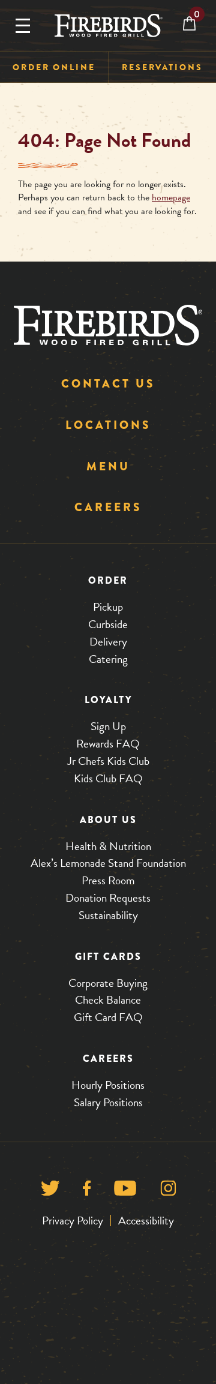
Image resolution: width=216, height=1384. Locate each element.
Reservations (162, 67)
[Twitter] (50, 1191)
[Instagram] (168, 1191)
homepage (171, 197)
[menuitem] (54, 67)
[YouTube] (125, 1191)
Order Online (54, 67)
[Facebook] (86, 1191)
